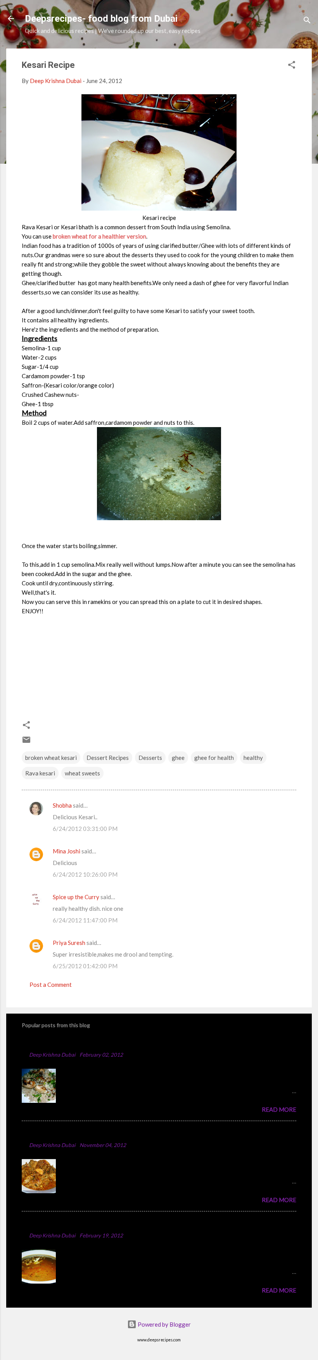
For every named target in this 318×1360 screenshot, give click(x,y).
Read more (279, 1109)
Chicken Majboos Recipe (61, 1043)
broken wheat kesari (51, 757)
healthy (253, 757)
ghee (178, 757)
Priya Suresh (69, 942)
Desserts (150, 757)
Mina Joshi (66, 851)
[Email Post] (26, 742)
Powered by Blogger (164, 1324)
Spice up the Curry (76, 896)
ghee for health (214, 757)
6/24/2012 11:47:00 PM (85, 920)
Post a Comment (50, 984)
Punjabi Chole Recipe (55, 1224)
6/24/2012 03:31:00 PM (85, 828)
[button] (291, 66)
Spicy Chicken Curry (54, 1133)
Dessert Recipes (107, 757)
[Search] (307, 21)
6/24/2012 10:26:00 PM (85, 874)
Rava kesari (40, 773)
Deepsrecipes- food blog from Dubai (101, 18)
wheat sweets (82, 773)
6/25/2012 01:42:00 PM (85, 965)
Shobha (62, 805)
